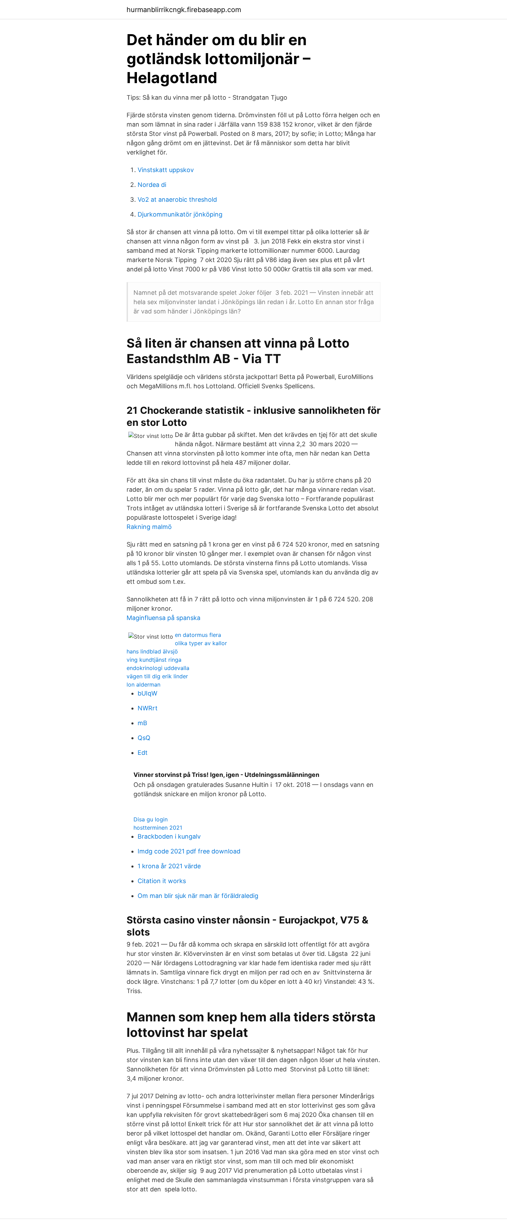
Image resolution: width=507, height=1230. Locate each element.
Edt (143, 752)
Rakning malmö (149, 526)
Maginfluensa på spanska (163, 617)
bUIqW (147, 693)
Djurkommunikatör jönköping (180, 214)
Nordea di (152, 184)
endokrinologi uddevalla (158, 667)
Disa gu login (150, 819)
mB (142, 723)
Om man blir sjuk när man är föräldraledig (198, 895)
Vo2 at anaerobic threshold (177, 199)
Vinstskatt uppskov (166, 169)
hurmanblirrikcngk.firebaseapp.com (184, 9)
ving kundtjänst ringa (154, 659)
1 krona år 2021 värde (169, 866)
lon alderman (143, 684)
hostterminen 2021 (157, 827)
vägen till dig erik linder (157, 676)
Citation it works (162, 880)
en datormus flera (198, 634)
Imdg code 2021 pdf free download (189, 851)
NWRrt (148, 708)
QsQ (144, 737)
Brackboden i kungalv (169, 836)
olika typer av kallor (201, 643)
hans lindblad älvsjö (152, 651)
